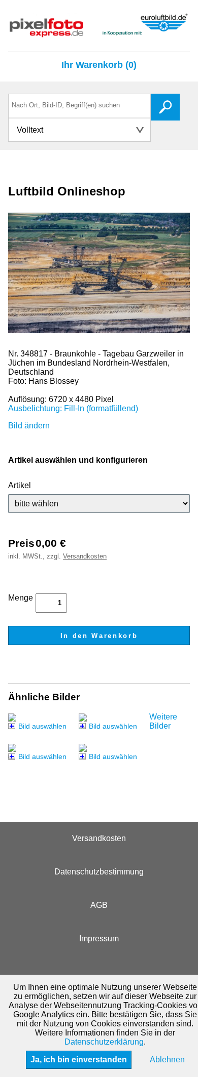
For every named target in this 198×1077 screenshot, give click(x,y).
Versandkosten (85, 556)
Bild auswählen (42, 726)
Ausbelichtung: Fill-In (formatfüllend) (73, 408)
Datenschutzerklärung (104, 1042)
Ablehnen (167, 1059)
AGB (99, 905)
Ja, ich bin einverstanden (78, 1059)
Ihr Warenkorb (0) (99, 65)
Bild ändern (29, 425)
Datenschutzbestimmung (99, 871)
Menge (20, 597)
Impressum (99, 938)
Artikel (19, 485)
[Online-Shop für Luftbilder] (99, 32)
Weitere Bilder (163, 721)
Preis (21, 543)
